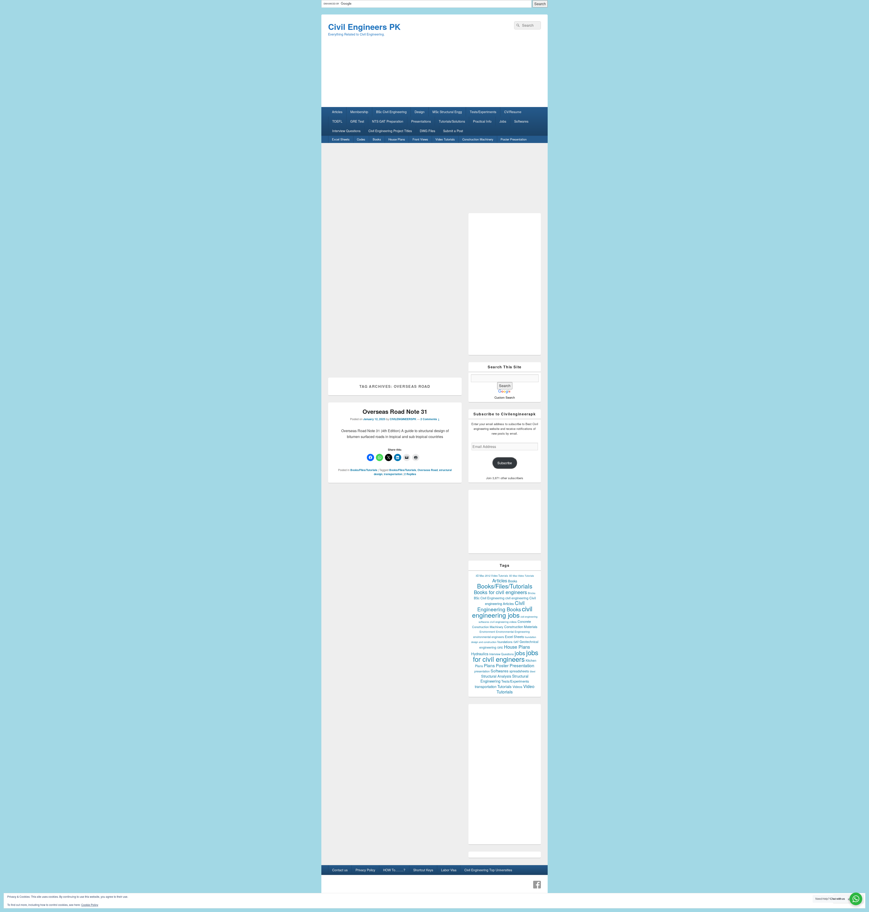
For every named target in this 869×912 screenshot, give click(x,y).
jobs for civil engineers (505, 656)
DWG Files (427, 131)
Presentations (421, 121)
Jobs (502, 121)
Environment (487, 631)
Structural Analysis (496, 676)
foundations (505, 642)
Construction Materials (520, 626)
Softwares (521, 121)
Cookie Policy (89, 905)
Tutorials (504, 686)
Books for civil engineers (500, 591)
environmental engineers (488, 637)
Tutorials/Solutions (452, 121)
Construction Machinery (477, 139)
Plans (489, 665)
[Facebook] (537, 884)
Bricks (531, 593)
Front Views (420, 139)
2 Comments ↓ (430, 419)
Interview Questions (346, 131)
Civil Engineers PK (364, 26)
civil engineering (516, 598)
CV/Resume (512, 112)
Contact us (340, 870)
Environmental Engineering (513, 631)
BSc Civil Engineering (391, 112)
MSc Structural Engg (447, 112)
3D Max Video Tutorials (521, 575)
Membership (359, 112)
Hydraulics (479, 653)
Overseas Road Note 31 (395, 411)
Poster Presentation (514, 139)
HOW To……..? (394, 870)
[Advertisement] (434, 75)
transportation (393, 474)
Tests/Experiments (483, 112)
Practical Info (482, 121)
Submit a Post (453, 131)
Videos (517, 686)
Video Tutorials (445, 139)
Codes (361, 139)
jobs (520, 653)
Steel (532, 671)
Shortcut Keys (423, 870)
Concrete (524, 621)
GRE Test (357, 121)
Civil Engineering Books (501, 606)
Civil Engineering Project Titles (390, 131)
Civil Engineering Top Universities (488, 870)
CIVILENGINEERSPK (403, 419)
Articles (337, 112)
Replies (410, 474)
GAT (516, 642)
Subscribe (504, 462)
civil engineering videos (503, 622)
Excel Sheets (341, 139)
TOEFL (337, 121)
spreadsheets (519, 671)
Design (420, 112)
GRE (500, 647)
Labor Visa (448, 870)
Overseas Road (428, 470)
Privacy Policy (365, 870)
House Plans (396, 139)
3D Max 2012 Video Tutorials (492, 575)
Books (377, 139)
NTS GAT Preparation (387, 121)
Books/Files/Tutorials (363, 470)
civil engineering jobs (502, 611)
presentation (482, 671)
